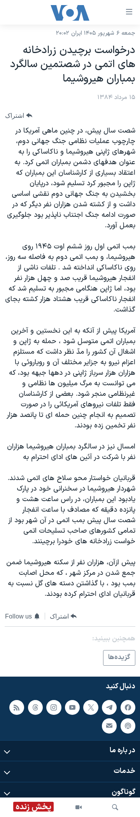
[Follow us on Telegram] (109, 707)
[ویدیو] (78, 807)
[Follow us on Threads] (35, 707)
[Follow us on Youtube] (72, 707)
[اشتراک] (109, 725)
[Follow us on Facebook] (128, 707)
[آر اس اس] (16, 707)
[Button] (18, 115)
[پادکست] (128, 725)
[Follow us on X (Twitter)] (90, 707)
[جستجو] (115, 807)
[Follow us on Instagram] (53, 707)
